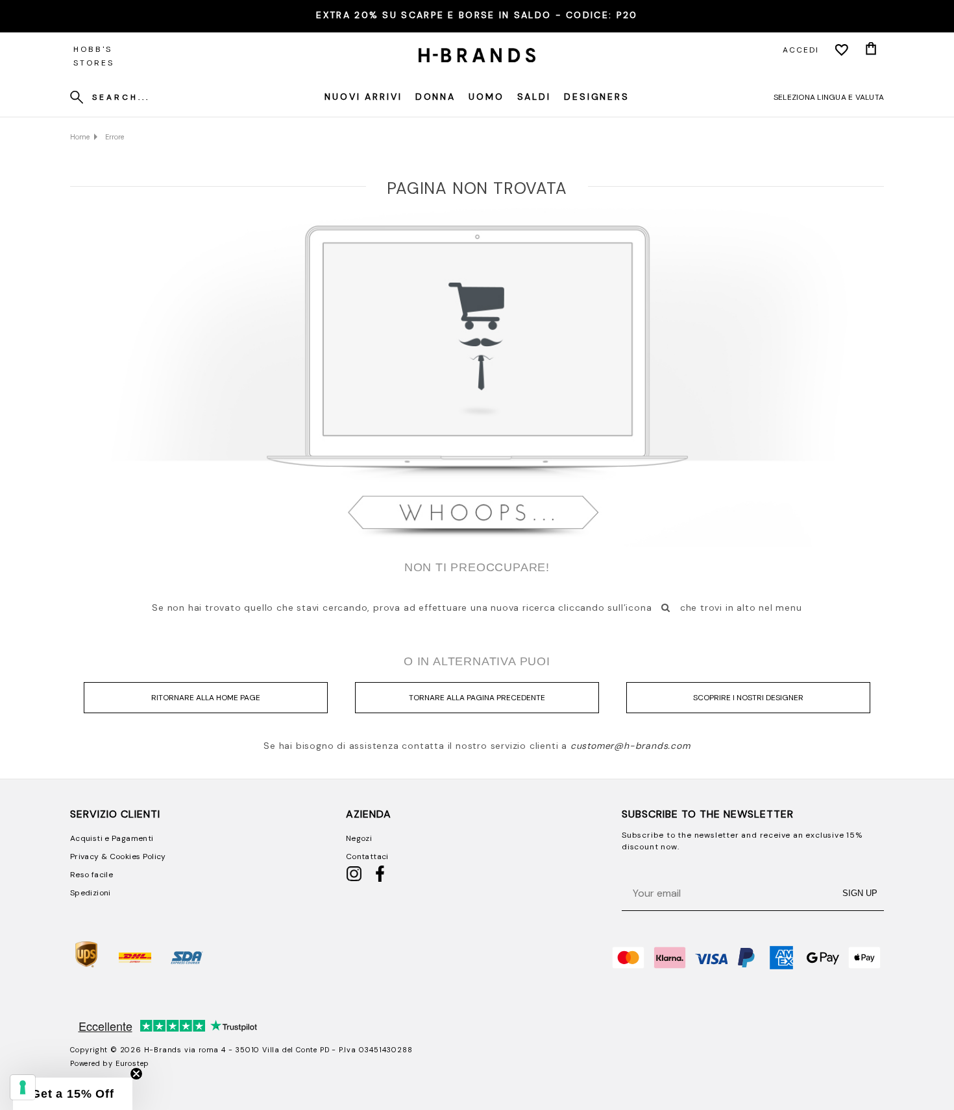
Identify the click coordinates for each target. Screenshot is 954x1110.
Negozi (359, 838)
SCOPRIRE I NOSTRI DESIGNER (748, 697)
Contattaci (367, 856)
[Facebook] (380, 879)
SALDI (534, 96)
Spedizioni (90, 893)
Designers (597, 96)
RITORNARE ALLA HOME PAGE (205, 697)
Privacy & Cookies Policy (118, 856)
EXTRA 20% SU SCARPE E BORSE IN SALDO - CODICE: (476, 15)
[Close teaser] (136, 1073)
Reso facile (91, 874)
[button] (72, 1094)
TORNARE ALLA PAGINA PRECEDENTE (477, 697)
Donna (435, 96)
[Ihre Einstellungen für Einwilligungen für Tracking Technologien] (22, 1087)
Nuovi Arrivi (363, 96)
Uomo (486, 96)
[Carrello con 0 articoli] (870, 49)
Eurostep (132, 1063)
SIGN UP (859, 893)
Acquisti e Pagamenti (111, 838)
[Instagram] (354, 879)
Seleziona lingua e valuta (829, 97)
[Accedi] (841, 49)
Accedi (801, 50)
